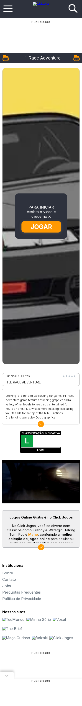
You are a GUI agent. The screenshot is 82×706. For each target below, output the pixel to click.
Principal (11, 376)
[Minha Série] (38, 619)
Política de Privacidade (21, 598)
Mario (33, 534)
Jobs (6, 586)
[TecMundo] (13, 619)
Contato (9, 579)
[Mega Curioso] (16, 637)
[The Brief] (12, 628)
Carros (25, 376)
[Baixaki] (40, 637)
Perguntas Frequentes (21, 592)
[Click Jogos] (41, 3)
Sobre (7, 573)
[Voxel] (59, 619)
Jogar (41, 226)
